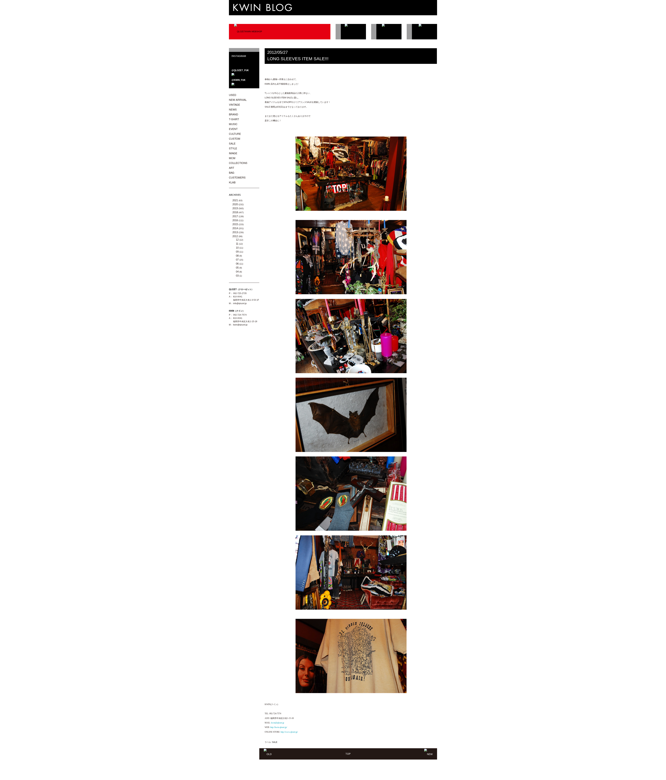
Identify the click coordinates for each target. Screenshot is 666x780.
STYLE (233, 148)
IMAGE (233, 153)
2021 (235, 200)
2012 (235, 236)
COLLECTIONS (238, 163)
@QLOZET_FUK (240, 70)
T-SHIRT (234, 119)
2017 (235, 216)
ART (231, 167)
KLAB (232, 182)
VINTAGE (234, 104)
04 (237, 271)
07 (237, 259)
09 (237, 251)
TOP (348, 753)
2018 (235, 212)
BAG (231, 172)
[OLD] (268, 753)
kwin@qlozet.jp (240, 325)
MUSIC (233, 124)
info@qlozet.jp (240, 303)
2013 (235, 232)
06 (237, 263)
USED (232, 95)
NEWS (233, 109)
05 (237, 267)
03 (237, 275)
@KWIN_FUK (238, 80)
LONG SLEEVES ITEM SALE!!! (297, 58)
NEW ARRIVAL (238, 99)
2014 (235, 228)
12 (237, 239)
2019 (235, 208)
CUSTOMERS (237, 177)
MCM (232, 158)
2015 (235, 224)
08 (237, 255)
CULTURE (235, 133)
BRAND (233, 114)
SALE (274, 742)
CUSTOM (234, 138)
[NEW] (428, 753)
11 (237, 243)
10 (237, 247)
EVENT (233, 129)
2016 (235, 220)
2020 (235, 204)
